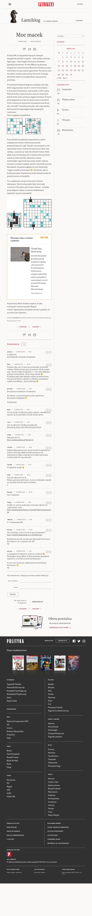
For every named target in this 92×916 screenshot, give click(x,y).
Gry (49, 704)
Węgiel (9, 786)
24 (71, 70)
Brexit (9, 750)
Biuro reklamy (12, 827)
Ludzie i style (53, 782)
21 (59, 70)
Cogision (13, 872)
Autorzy (51, 805)
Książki (51, 684)
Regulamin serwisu (54, 823)
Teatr (50, 700)
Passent (51, 749)
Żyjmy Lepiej (12, 700)
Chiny (9, 767)
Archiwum (52, 802)
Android (13, 859)
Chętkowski (52, 762)
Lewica (9, 728)
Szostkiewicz (53, 756)
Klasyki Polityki (54, 788)
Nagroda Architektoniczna (58, 710)
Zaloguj (80, 4)
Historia (51, 778)
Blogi (50, 745)
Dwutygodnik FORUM (13, 869)
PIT (8, 783)
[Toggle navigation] (10, 4)
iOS (8, 859)
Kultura (51, 680)
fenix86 (9, 447)
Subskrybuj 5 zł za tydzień (58, 627)
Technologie (53, 730)
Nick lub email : (13, 581)
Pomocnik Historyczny (16, 687)
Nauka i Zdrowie (53, 719)
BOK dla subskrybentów (15, 835)
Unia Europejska (13, 754)
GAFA (9, 793)
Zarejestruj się (37, 601)
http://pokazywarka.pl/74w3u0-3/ (20, 440)
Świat (9, 746)
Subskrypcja (62, 640)
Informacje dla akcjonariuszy (58, 843)
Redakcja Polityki (13, 823)
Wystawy (51, 697)
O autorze (79, 20)
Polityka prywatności (55, 831)
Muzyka (51, 687)
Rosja (9, 763)
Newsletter (49, 640)
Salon (9, 697)
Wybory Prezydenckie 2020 (17, 721)
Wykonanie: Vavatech (39, 872)
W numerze (10, 680)
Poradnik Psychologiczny (16, 690)
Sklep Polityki (53, 815)
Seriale (51, 694)
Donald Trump (12, 757)
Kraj (8, 717)
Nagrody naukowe (55, 736)
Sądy (9, 738)
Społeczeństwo (54, 785)
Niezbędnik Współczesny (16, 694)
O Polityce (10, 839)
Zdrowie (51, 723)
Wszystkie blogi (54, 766)
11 (75, 62)
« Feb (59, 78)
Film (50, 690)
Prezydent (11, 734)
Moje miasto (53, 791)
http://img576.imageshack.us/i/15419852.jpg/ (24, 535)
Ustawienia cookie (53, 839)
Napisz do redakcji (13, 831)
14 (59, 66)
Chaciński (52, 759)
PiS (8, 724)
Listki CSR (11, 796)
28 (59, 74)
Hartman (51, 752)
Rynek (9, 775)
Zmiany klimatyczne (56, 733)
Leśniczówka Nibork (68, 869)
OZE (8, 789)
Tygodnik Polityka (14, 684)
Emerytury (11, 779)
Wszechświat (53, 726)
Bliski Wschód (12, 760)
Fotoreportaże (53, 798)
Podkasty (51, 795)
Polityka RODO (52, 835)
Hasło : (16, 587)
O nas (50, 811)
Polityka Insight (39, 869)
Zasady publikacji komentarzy (58, 827)
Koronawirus (11, 709)
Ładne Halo (19, 872)
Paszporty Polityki (55, 707)
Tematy (51, 808)
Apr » (65, 78)
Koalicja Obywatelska (15, 731)
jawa (9, 422)
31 (71, 74)
